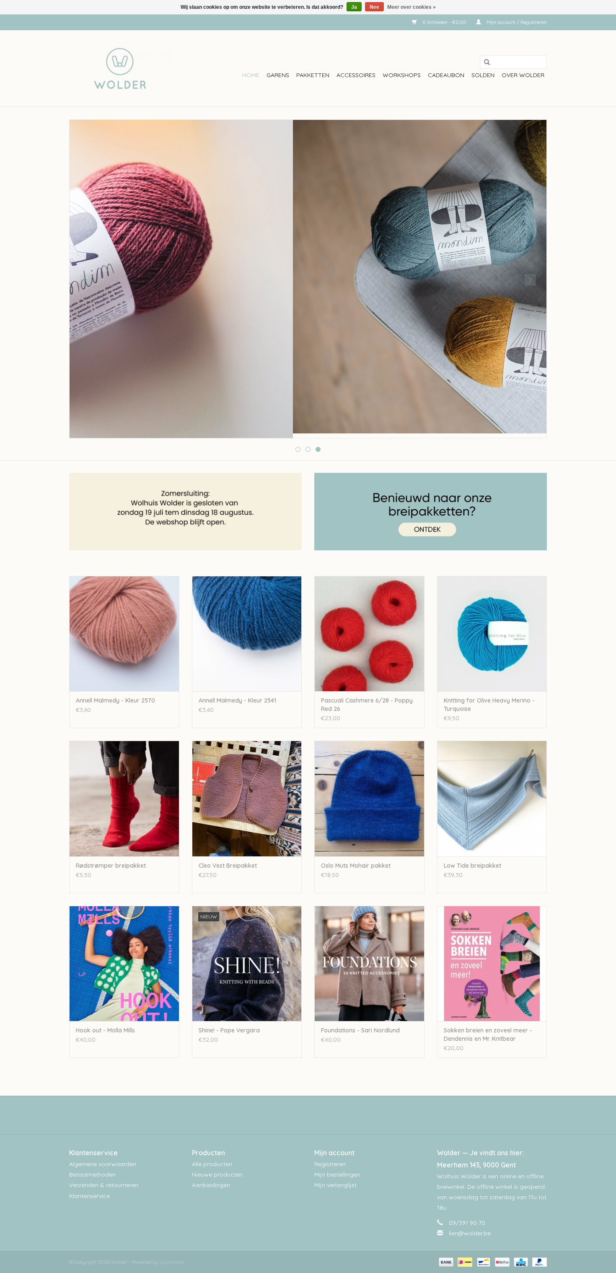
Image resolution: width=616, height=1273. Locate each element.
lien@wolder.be (470, 1233)
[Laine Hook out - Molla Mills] (124, 963)
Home (250, 75)
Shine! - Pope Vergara (229, 1030)
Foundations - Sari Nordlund (360, 1030)
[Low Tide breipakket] (492, 798)
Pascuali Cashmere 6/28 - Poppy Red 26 (367, 705)
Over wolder (523, 75)
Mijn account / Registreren (516, 22)
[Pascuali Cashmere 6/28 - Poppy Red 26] (369, 633)
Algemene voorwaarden (102, 1164)
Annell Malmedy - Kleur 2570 (115, 700)
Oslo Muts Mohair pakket (356, 865)
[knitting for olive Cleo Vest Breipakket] (247, 798)
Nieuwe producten (217, 1174)
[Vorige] (85, 279)
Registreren (330, 1164)
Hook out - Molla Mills (105, 1030)
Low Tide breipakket (472, 865)
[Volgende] (530, 279)
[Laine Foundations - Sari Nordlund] (369, 963)
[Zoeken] (484, 62)
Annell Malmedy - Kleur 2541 (237, 700)
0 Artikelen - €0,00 (444, 22)
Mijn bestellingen (337, 1174)
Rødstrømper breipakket (111, 865)
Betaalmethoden (92, 1174)
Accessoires (355, 75)
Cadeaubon (446, 75)
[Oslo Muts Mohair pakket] (369, 798)
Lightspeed (172, 1262)
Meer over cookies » (411, 7)
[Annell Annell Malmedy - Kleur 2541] (247, 633)
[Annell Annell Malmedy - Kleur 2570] (124, 633)
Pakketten (312, 75)
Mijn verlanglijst (335, 1185)
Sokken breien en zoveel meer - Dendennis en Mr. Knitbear (488, 1034)
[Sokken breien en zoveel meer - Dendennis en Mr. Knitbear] (492, 963)
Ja (354, 7)
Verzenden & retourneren (103, 1185)
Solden (482, 75)
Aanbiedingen (211, 1185)
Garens (278, 75)
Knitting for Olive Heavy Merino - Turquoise (489, 705)
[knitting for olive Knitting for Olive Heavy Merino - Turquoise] (492, 633)
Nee (374, 7)
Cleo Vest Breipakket (228, 865)
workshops (402, 75)
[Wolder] (120, 68)
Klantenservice (89, 1196)
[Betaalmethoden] (445, 1261)
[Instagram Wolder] (315, 1115)
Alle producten (212, 1164)
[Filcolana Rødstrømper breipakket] (124, 798)
